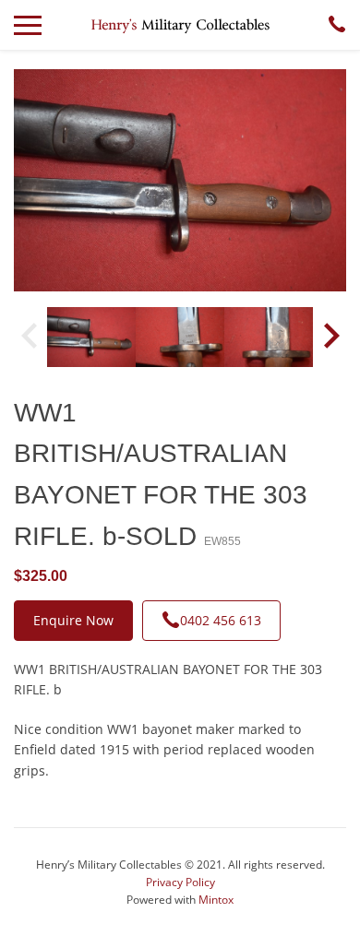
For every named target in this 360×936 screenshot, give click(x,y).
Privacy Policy (180, 882)
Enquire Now (73, 620)
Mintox (216, 899)
